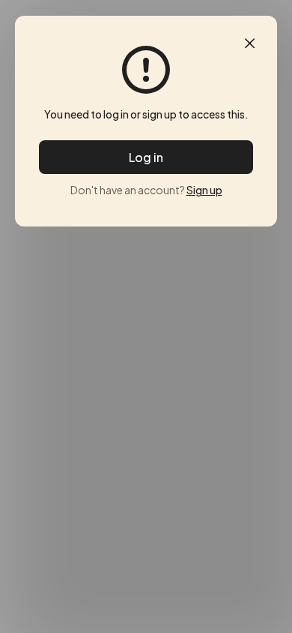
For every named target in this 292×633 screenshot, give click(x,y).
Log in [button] (146, 157)
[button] (249, 43)
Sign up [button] (204, 189)
